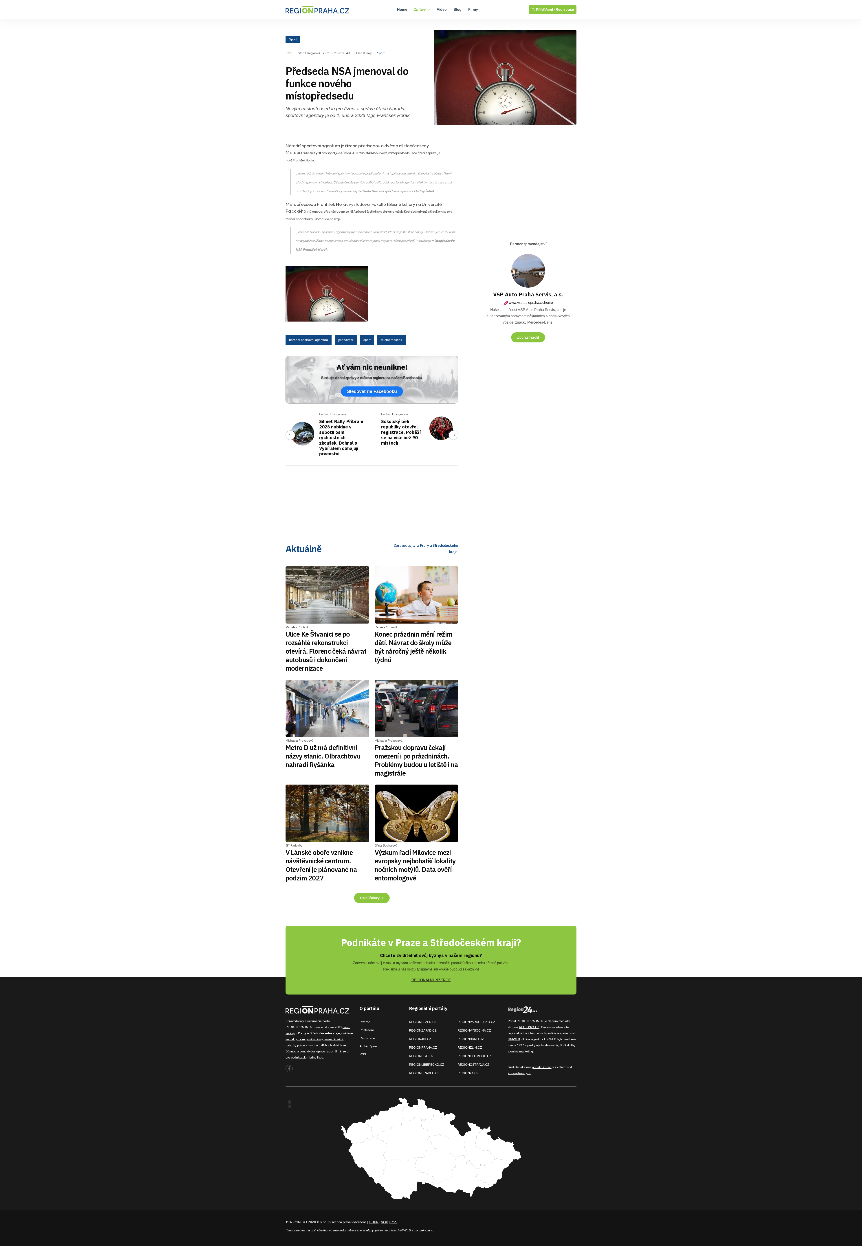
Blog (457, 9)
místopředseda (391, 340)
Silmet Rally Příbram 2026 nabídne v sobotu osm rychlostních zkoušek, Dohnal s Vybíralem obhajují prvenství (341, 437)
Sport (293, 39)
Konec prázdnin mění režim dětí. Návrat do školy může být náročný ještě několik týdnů (414, 647)
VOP (384, 1222)
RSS (363, 1054)
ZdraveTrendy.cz (519, 1073)
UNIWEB (514, 1039)
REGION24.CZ (468, 1073)
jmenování (345, 340)
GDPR (373, 1222)
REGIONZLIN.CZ (469, 1047)
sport (367, 340)
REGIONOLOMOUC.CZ (474, 1056)
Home (402, 9)
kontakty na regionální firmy (304, 1039)
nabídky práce (295, 1045)
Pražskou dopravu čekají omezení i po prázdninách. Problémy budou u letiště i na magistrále (416, 760)
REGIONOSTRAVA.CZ (473, 1064)
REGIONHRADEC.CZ (424, 1073)
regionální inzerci (337, 1051)
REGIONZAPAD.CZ (423, 1030)
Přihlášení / (545, 9)
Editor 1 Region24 (308, 53)
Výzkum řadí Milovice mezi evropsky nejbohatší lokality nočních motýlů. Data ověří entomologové (415, 865)
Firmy (473, 9)
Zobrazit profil (528, 337)
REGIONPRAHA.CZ (423, 1047)
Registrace (565, 9)
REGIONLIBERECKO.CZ (426, 1064)
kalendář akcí (334, 1039)
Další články (370, 898)
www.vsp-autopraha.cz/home (531, 302)
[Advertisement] (372, 500)
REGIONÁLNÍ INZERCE (431, 980)
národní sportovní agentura (308, 340)
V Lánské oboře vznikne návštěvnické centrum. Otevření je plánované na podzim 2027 (321, 865)
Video (442, 9)
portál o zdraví (542, 1067)
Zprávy (420, 9)
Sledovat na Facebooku (372, 391)
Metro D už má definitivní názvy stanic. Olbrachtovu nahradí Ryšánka (323, 756)
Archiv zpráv (369, 1046)
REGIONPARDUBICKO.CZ (476, 1022)
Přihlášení (367, 1030)
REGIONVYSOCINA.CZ (474, 1030)
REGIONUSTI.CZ (421, 1056)
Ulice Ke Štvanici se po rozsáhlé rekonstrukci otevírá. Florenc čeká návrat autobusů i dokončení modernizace (326, 651)
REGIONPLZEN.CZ (423, 1022)
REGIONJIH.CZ (420, 1039)
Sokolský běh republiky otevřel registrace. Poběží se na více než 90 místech (401, 432)
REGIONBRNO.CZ (470, 1039)
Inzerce (365, 1022)
